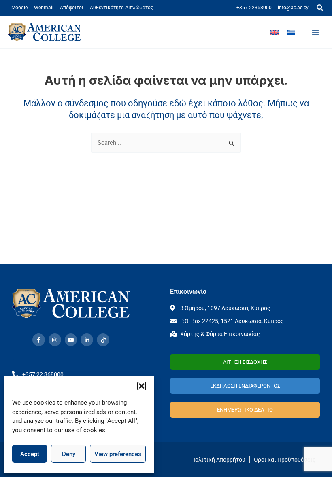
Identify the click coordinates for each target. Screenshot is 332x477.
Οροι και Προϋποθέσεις (285, 459)
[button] (142, 386)
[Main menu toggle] (315, 32)
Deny (68, 454)
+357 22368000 (254, 8)
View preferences (117, 454)
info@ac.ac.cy (293, 8)
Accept (29, 454)
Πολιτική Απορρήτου (218, 459)
